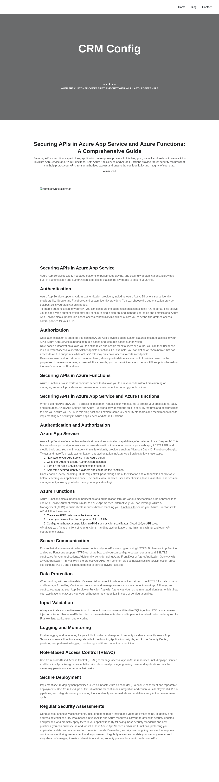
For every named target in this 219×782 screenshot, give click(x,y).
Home (181, 7)
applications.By (105, 722)
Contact (206, 7)
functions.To (128, 507)
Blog (194, 7)
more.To (59, 453)
